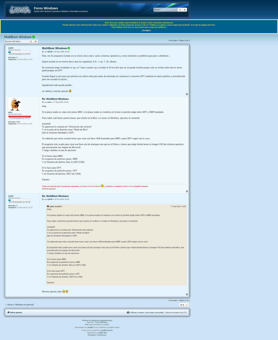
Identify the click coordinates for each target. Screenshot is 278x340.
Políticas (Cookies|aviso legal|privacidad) (97, 320)
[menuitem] (145, 312)
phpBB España (107, 330)
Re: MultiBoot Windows (55, 98)
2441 (18, 122)
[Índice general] (20, 10)
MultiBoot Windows (18, 37)
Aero (87, 324)
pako (10, 112)
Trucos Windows (101, 322)
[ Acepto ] (146, 30)
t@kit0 (10, 48)
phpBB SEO (102, 333)
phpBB (90, 327)
